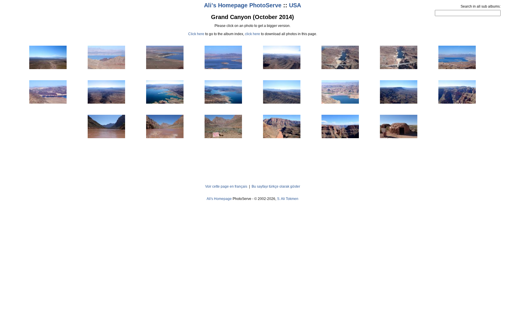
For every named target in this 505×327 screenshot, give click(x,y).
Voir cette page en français (226, 186)
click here (252, 34)
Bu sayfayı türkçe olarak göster (276, 186)
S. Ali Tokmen (287, 199)
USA (295, 5)
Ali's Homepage (219, 199)
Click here (196, 34)
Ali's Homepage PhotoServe (242, 5)
